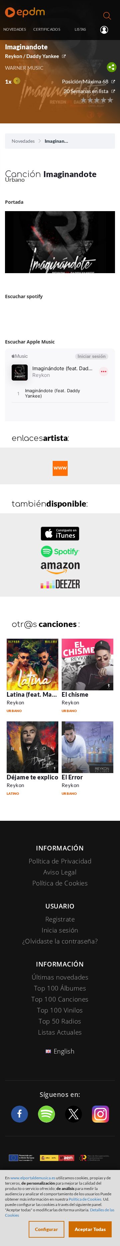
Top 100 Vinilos (60, 1010)
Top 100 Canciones (60, 999)
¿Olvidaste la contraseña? (60, 941)
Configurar (46, 1229)
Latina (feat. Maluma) (37, 694)
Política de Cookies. (85, 1199)
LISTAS (80, 29)
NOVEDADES (14, 29)
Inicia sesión (107, 29)
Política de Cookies (60, 883)
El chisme (75, 694)
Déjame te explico (32, 777)
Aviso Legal (59, 872)
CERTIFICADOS (46, 29)
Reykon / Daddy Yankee (32, 56)
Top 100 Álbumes (60, 988)
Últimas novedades (60, 977)
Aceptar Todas (90, 1229)
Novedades (23, 141)
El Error (72, 777)
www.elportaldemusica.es (32, 1177)
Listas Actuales (60, 1032)
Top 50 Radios (60, 1021)
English (64, 1051)
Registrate (60, 919)
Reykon (15, 702)
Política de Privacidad (60, 861)
